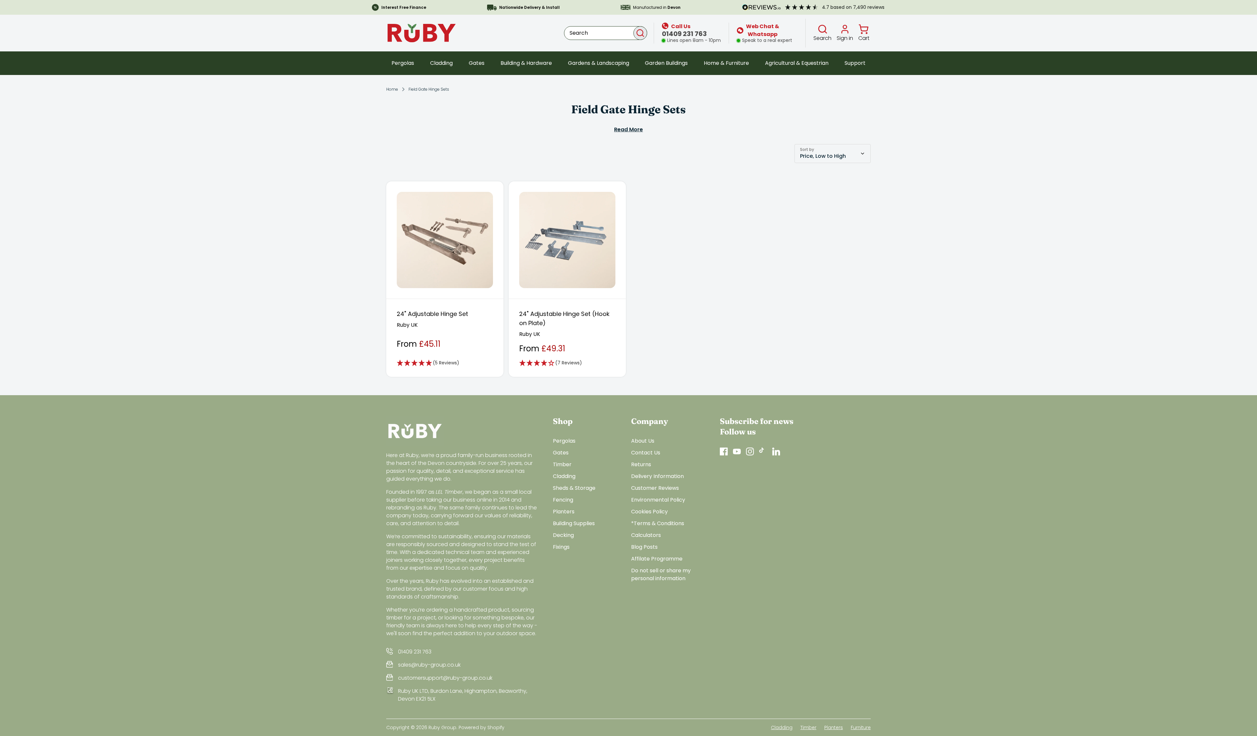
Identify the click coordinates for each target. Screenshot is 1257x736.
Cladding (441, 63)
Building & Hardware (526, 63)
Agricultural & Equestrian (797, 63)
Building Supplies (574, 523)
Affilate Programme (657, 558)
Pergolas (403, 63)
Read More (628, 129)
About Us (642, 441)
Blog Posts (644, 547)
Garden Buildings (666, 63)
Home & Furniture (726, 63)
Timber (562, 464)
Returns (641, 464)
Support (855, 63)
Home (392, 89)
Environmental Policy (658, 500)
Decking (563, 535)
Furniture (861, 727)
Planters (563, 511)
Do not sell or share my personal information (661, 574)
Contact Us (645, 452)
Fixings (561, 547)
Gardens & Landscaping (598, 63)
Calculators (646, 535)
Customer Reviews (655, 488)
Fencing (563, 500)
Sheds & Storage (574, 488)
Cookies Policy (649, 511)
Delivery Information (657, 476)
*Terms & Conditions (657, 523)
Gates (476, 63)
